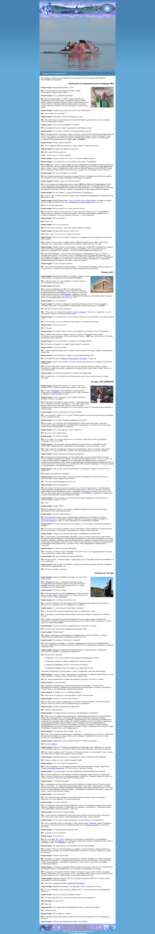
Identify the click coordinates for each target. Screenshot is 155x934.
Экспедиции (106, 15)
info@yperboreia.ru (80, 933)
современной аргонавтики (76, 883)
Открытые (49, 582)
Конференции (45, 16)
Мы (109, 16)
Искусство (58, 16)
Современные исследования (95, 16)
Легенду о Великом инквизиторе (53, 768)
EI (99, 15)
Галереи (71, 16)
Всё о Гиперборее (61, 597)
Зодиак (87, 15)
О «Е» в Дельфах (79, 312)
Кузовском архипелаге (49, 520)
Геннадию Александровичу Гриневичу (74, 358)
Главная (43, 15)
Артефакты (77, 15)
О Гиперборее (54, 15)
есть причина (59, 841)
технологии (96, 551)
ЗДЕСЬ (62, 292)
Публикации (65, 15)
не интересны (86, 491)
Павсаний (67, 294)
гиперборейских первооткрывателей (81, 202)
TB (81, 16)
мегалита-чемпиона (92, 825)
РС (94, 15)
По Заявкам (55, 390)
